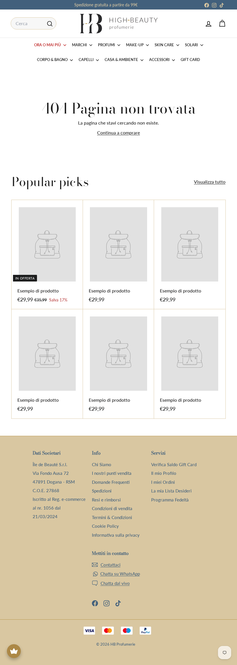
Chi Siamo (101, 464)
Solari (192, 44)
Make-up (135, 44)
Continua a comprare (118, 132)
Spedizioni (102, 490)
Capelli (87, 59)
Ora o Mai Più (48, 44)
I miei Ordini (163, 482)
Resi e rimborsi (106, 499)
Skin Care (165, 44)
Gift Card (190, 59)
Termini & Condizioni (112, 517)
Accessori (160, 59)
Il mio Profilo (163, 473)
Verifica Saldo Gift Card (174, 464)
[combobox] (33, 23)
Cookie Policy (105, 526)
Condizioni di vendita (112, 508)
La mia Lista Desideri (171, 490)
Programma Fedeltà (170, 499)
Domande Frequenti (110, 482)
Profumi (107, 44)
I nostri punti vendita (112, 473)
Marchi (80, 44)
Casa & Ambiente (122, 59)
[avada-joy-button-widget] (14, 651)
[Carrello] (222, 23)
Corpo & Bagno (52, 59)
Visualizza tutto (209, 181)
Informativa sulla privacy (116, 535)
